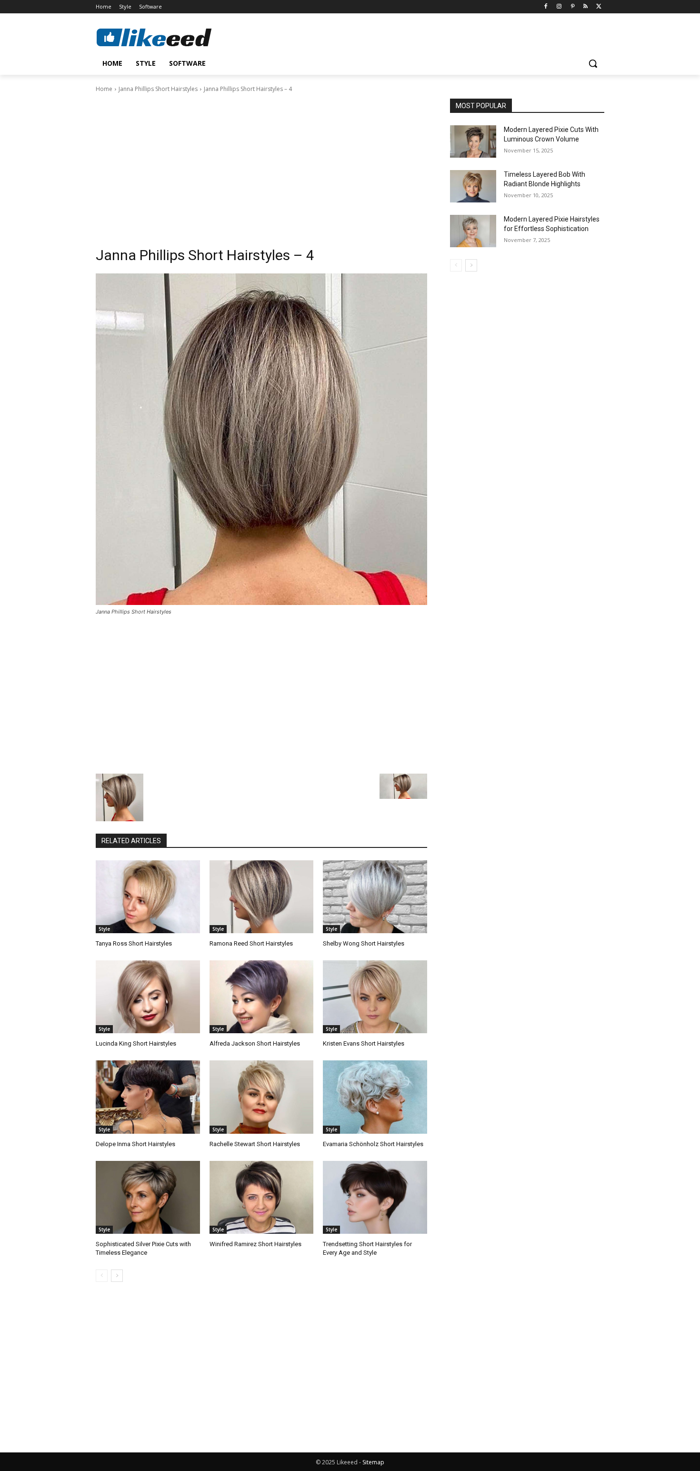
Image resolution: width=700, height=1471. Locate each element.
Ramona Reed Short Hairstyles (251, 943)
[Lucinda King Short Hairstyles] (148, 996)
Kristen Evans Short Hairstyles (363, 1043)
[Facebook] (545, 6)
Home (104, 89)
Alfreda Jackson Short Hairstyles (255, 1043)
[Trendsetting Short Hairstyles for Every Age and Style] (375, 1197)
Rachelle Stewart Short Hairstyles (255, 1144)
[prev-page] (102, 1275)
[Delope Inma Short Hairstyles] (148, 1096)
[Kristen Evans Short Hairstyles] (375, 996)
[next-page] (117, 1275)
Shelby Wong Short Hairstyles (363, 943)
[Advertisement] (261, 165)
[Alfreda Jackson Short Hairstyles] (262, 996)
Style (104, 929)
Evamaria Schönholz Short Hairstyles (373, 1144)
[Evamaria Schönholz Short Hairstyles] (375, 1096)
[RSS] (585, 6)
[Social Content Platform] (172, 37)
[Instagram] (559, 6)
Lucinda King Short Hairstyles (136, 1043)
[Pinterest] (572, 6)
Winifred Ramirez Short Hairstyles (255, 1244)
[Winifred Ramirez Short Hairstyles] (262, 1197)
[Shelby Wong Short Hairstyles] (375, 896)
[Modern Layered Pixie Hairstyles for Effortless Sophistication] (473, 231)
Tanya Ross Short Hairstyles (134, 943)
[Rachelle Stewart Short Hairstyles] (262, 1096)
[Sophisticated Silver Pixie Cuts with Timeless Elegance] (148, 1197)
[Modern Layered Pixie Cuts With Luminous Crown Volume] (473, 141)
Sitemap (373, 1462)
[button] (592, 63)
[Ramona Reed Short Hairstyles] (262, 896)
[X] (598, 6)
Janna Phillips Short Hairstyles (158, 89)
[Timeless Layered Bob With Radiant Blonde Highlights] (473, 186)
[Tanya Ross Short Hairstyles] (148, 896)
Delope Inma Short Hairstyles (135, 1144)
